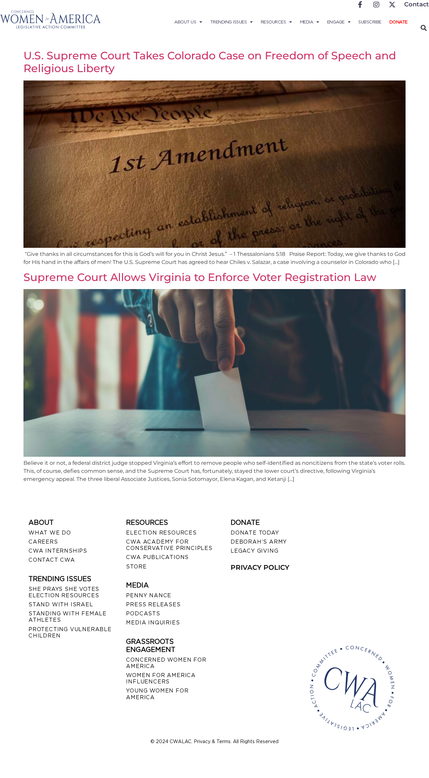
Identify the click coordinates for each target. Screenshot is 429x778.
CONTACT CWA (51, 560)
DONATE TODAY (255, 533)
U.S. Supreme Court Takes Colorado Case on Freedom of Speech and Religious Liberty (209, 62)
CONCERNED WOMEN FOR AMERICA (166, 663)
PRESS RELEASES (153, 604)
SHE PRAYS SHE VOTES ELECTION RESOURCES (63, 592)
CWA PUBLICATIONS (157, 557)
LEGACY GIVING (254, 551)
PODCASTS (143, 613)
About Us (185, 21)
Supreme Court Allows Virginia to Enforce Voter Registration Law (199, 277)
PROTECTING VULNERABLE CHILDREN (70, 632)
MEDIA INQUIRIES (153, 622)
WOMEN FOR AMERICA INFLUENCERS (161, 678)
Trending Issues (228, 21)
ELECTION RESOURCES (161, 533)
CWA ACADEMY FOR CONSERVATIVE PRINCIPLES (169, 545)
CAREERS (43, 542)
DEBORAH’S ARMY (259, 542)
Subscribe (369, 21)
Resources (273, 21)
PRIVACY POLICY (260, 567)
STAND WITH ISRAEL (60, 604)
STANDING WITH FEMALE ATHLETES (67, 616)
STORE (136, 566)
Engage (336, 21)
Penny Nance (148, 595)
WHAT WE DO (49, 533)
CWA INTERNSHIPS (57, 551)
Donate (398, 21)
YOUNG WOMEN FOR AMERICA (157, 693)
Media (306, 21)
